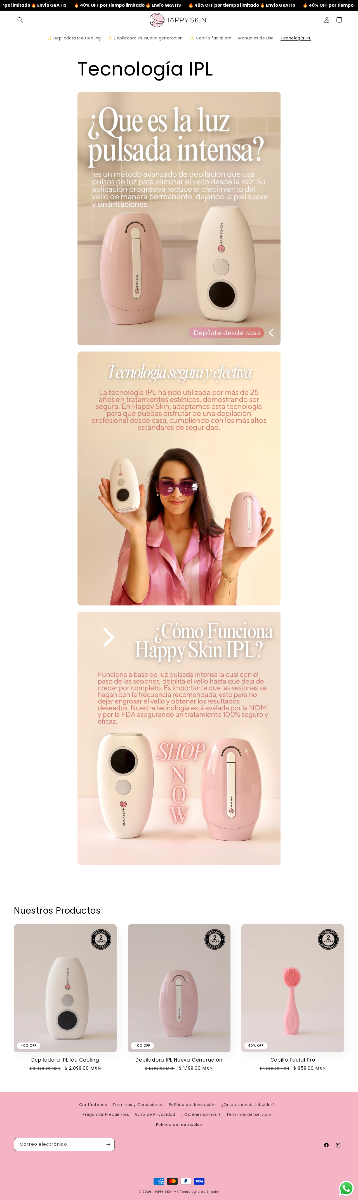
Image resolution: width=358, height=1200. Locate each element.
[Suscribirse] (108, 1144)
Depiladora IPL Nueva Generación (178, 1060)
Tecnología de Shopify (199, 1191)
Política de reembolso (179, 1124)
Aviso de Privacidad (155, 1114)
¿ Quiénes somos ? (201, 1114)
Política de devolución (192, 1104)
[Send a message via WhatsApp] (346, 1188)
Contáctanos (93, 1104)
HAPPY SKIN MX (166, 1191)
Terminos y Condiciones (137, 1104)
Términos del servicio (248, 1114)
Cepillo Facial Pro (292, 1060)
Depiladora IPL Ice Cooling (65, 1060)
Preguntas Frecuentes (106, 1114)
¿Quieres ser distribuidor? (248, 1104)
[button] (20, 20)
